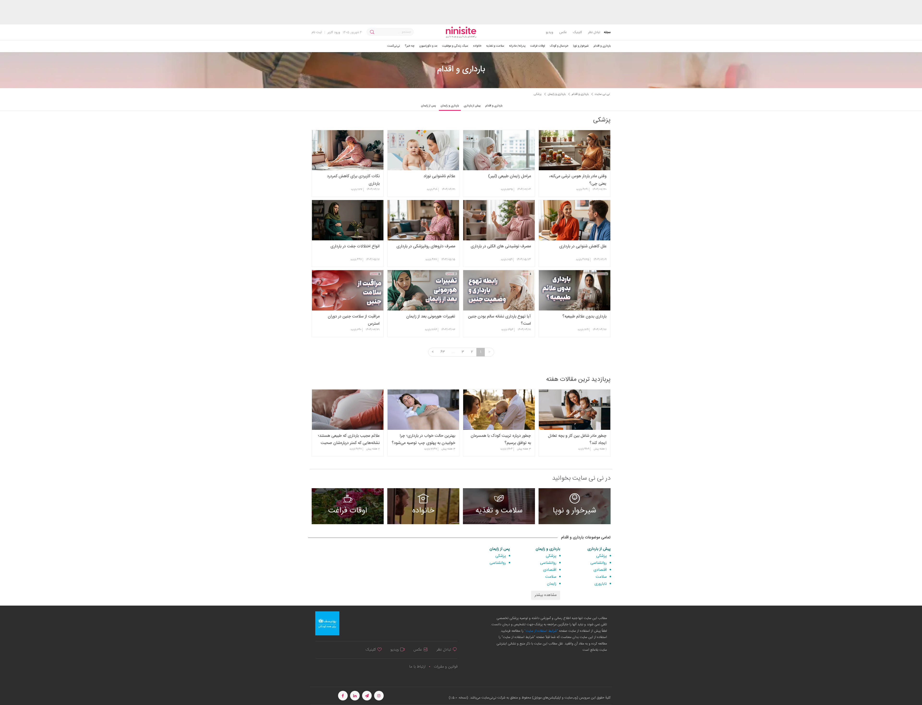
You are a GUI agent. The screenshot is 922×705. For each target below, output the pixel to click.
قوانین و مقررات (445, 666)
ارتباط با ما (417, 666)
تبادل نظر (594, 32)
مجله (607, 32)
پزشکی (601, 556)
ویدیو (549, 32)
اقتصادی (600, 570)
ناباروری (600, 584)
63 (443, 352)
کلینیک (577, 32)
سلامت (601, 577)
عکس (563, 32)
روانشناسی (598, 563)
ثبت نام (317, 32)
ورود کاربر (334, 32)
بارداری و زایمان (548, 549)
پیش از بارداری (599, 549)
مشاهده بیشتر (546, 595)
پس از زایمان (500, 549)
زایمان (551, 584)
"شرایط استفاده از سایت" (540, 631)
